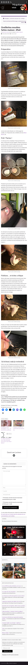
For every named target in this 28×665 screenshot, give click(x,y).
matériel (21, 32)
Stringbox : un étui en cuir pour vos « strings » (15, 18)
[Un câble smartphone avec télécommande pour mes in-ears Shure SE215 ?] (6, 435)
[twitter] (4, 2)
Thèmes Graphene (13, 663)
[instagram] (8, 2)
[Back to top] (25, 662)
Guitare (17, 32)
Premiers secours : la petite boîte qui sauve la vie (18, 428)
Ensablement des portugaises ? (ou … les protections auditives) (6, 428)
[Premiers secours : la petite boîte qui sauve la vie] (18, 423)
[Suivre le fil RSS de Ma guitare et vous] (10, 2)
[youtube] (6, 2)
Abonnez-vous (7, 651)
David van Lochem (5, 32)
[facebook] (1, 2)
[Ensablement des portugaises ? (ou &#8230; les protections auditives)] (6, 423)
